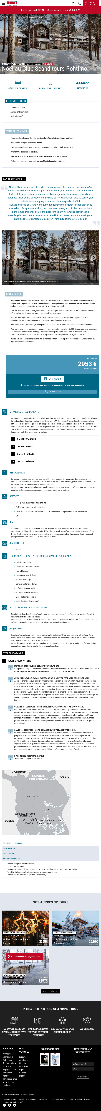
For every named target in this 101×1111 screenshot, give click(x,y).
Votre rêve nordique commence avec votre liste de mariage (10, 1079)
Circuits (22, 1063)
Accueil (5, 17)
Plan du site (43, 1099)
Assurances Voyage (57, 1099)
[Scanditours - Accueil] (12, 3)
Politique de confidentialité (13, 1102)
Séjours (13, 17)
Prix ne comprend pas (12, 858)
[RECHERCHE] (73, 3)
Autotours (23, 1060)
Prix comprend (9, 853)
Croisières (23, 1066)
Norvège (22, 1072)
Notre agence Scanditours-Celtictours (8, 1057)
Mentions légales (10, 1099)
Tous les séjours (50, 991)
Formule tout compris (12, 843)
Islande (22, 1076)
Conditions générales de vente (79, 1099)
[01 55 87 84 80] (79, 3)
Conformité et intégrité (27, 1099)
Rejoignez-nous (9, 1069)
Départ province (10, 848)
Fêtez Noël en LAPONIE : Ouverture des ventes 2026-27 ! (50, 10)
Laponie (22, 1069)
